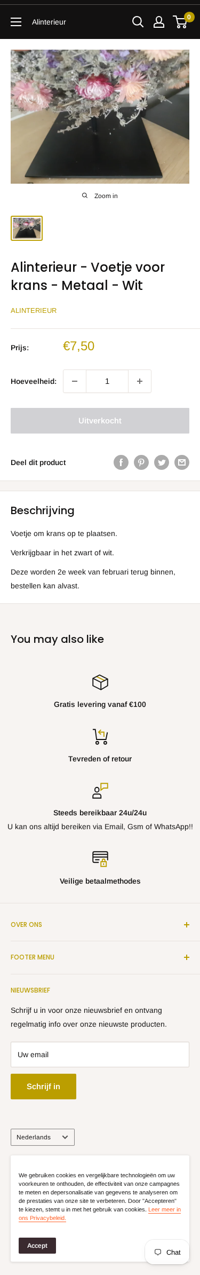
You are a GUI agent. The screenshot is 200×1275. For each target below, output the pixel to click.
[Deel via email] (181, 462)
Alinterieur (34, 310)
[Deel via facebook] (121, 462)
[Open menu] (16, 22)
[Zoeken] (138, 22)
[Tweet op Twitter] (161, 462)
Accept (37, 1245)
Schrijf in (43, 1086)
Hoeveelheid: (34, 381)
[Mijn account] (159, 22)
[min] (74, 381)
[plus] (140, 381)
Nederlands (34, 1137)
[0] (180, 21)
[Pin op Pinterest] (141, 462)
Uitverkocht (100, 420)
